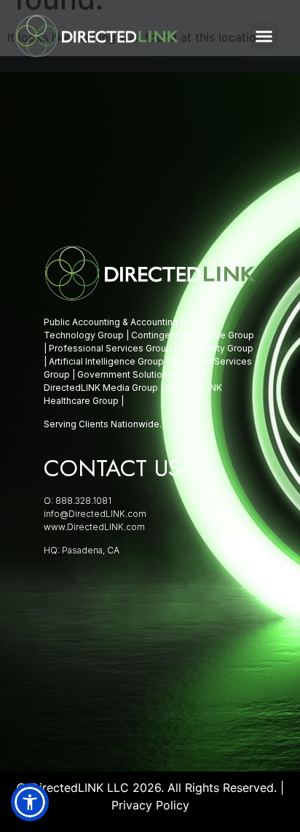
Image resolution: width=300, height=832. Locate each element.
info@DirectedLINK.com (95, 513)
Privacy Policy (150, 805)
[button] (264, 36)
